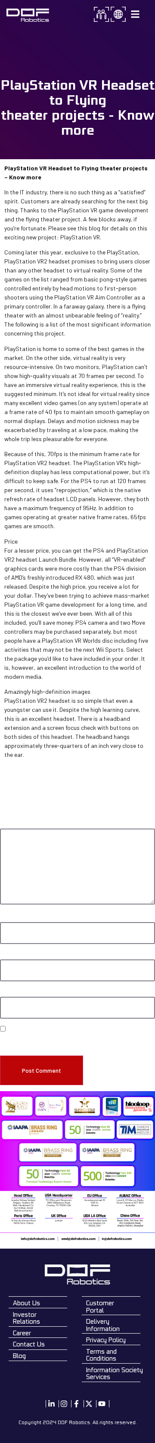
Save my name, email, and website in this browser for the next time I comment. (77, 1041)
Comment (13, 825)
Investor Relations (26, 1318)
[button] (135, 14)
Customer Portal (100, 1306)
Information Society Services (114, 1373)
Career (22, 1333)
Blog (19, 1356)
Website (9, 993)
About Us (26, 1303)
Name (8, 918)
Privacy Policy (106, 1340)
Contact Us (29, 1344)
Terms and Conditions (101, 1355)
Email (8, 956)
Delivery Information (103, 1325)
